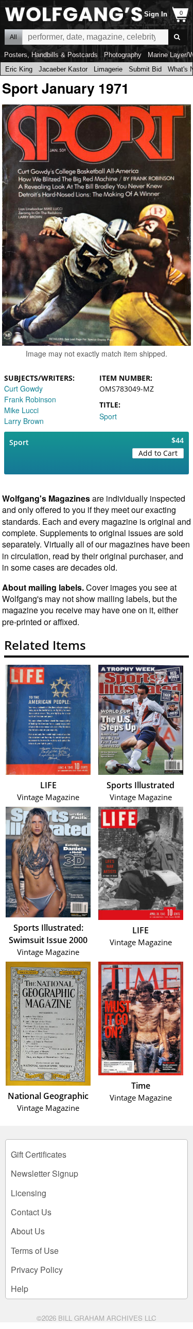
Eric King (18, 69)
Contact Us (31, 1212)
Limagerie (108, 69)
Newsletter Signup (44, 1173)
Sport (108, 416)
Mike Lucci (21, 410)
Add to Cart (158, 453)
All (13, 37)
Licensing (28, 1193)
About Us (28, 1231)
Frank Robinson (30, 399)
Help (19, 1289)
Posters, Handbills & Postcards (51, 55)
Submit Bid (145, 69)
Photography (123, 55)
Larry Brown (24, 421)
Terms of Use (35, 1250)
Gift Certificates (38, 1154)
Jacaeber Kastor (63, 69)
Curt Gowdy (23, 388)
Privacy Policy (37, 1269)
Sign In (155, 14)
